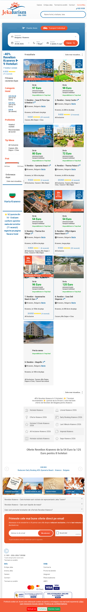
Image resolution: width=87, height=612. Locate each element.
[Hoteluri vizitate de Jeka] (33, 486)
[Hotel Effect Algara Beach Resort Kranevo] (69, 201)
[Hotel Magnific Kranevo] (38, 332)
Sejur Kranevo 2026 (67, 438)
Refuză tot (32, 609)
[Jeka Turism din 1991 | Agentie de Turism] (14, 15)
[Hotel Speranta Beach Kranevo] (38, 136)
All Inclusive (13, 145)
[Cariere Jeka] (74, 486)
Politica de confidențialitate (56, 604)
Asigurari (47, 574)
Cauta (68, 43)
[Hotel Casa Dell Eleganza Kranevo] (69, 267)
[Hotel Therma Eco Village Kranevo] (38, 201)
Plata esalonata (49, 578)
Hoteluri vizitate (11, 126)
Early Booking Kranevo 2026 (71, 417)
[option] (43, 468)
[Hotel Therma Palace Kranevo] (69, 136)
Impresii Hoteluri (51, 491)
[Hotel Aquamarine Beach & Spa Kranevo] (39, 267)
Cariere (39, 5)
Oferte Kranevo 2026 (38, 417)
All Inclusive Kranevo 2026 (40, 431)
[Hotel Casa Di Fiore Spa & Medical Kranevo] (39, 70)
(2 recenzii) (45, 180)
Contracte (47, 567)
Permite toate (54, 609)
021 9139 (81, 8)
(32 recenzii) (75, 248)
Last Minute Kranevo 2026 (70, 424)
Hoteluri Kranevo (36, 410)
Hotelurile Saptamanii (11, 491)
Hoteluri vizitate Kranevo (40, 438)
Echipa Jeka (48, 5)
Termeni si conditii (11, 560)
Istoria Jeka (8, 571)
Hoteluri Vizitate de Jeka (33, 491)
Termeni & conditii (60, 5)
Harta (43, 106)
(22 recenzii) (44, 117)
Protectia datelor (50, 571)
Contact (72, 5)
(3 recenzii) (75, 114)
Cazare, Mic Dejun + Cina (13, 149)
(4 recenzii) (45, 313)
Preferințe (42, 609)
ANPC (46, 581)
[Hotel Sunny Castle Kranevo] (69, 70)
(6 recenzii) (45, 248)
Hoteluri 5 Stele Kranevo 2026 (39, 424)
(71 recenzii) (7, 73)
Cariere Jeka (70, 491)
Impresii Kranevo (66, 431)
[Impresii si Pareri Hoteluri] (54, 486)
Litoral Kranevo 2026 (68, 410)
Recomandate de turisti (14, 131)
